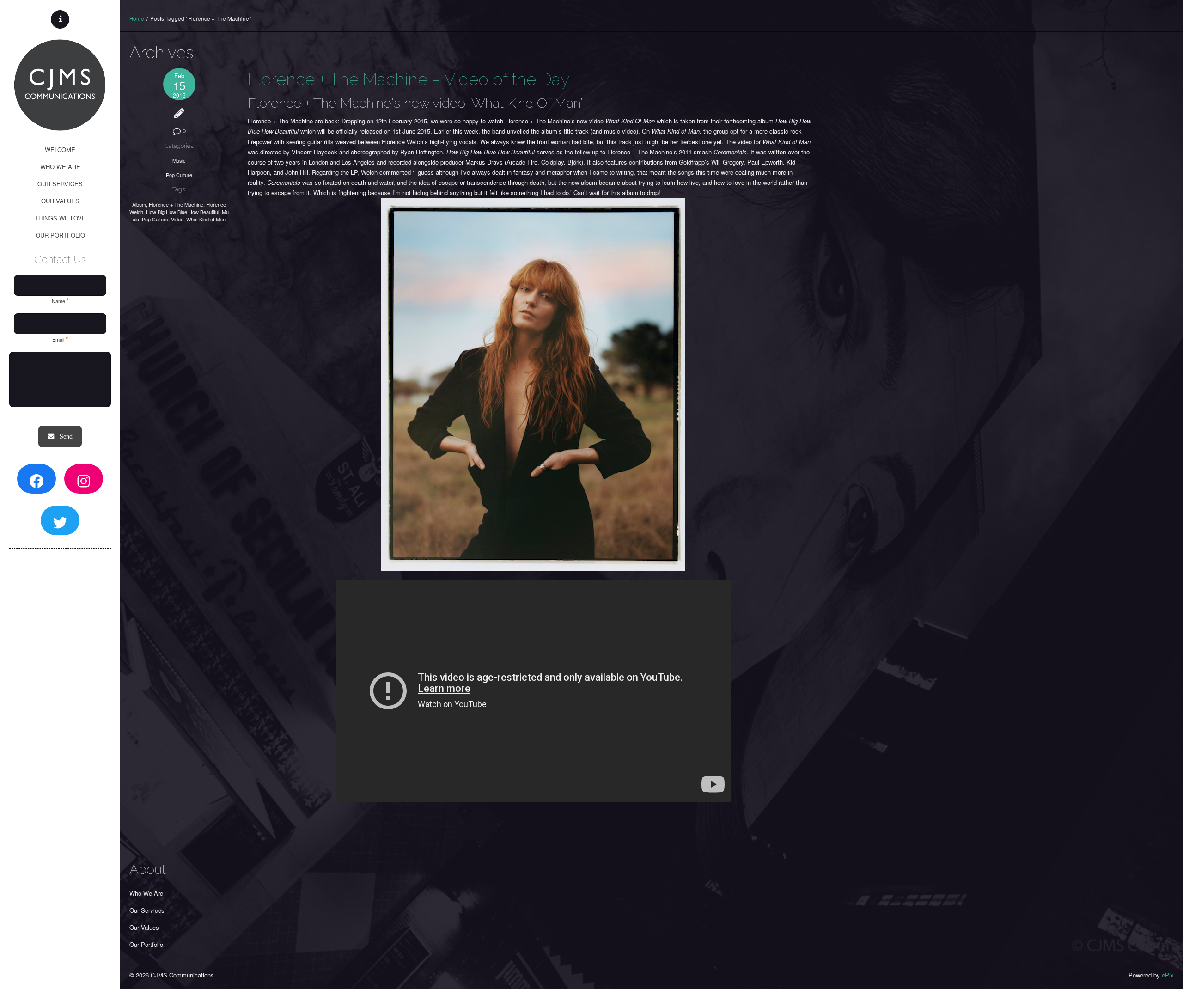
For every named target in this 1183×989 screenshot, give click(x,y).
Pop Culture (179, 174)
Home (136, 18)
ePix (1168, 975)
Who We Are (146, 893)
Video (177, 219)
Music (179, 160)
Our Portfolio (146, 944)
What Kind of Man (206, 219)
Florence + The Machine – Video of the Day (408, 79)
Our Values (144, 927)
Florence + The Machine (176, 204)
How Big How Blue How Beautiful (182, 211)
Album (139, 204)
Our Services (147, 910)
